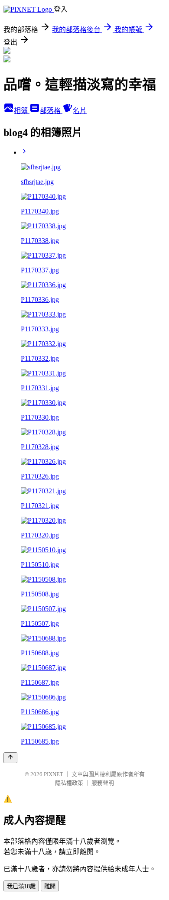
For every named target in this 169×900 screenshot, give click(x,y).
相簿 (21, 110)
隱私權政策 (69, 783)
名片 (80, 110)
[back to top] (10, 757)
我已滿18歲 (21, 886)
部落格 (51, 110)
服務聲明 (102, 783)
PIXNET (53, 774)
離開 (49, 886)
